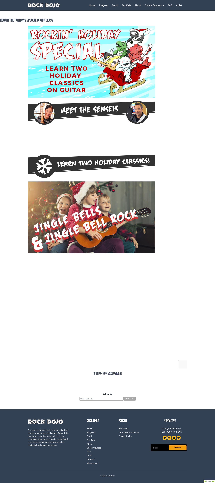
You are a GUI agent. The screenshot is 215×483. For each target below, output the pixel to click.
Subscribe (107, 394)
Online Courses (153, 5)
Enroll (115, 5)
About (138, 5)
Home (92, 5)
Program (103, 5)
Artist (179, 5)
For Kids (126, 5)
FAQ (170, 5)
